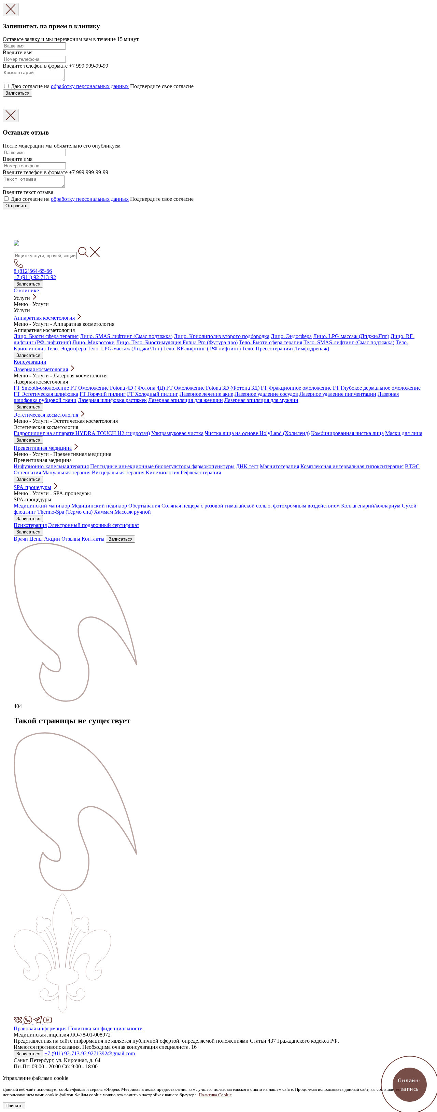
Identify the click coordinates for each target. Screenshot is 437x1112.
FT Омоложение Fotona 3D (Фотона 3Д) (212, 388)
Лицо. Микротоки (93, 342)
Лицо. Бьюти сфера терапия (46, 336)
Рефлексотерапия (201, 472)
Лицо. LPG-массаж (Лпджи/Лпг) (351, 336)
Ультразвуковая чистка (177, 433)
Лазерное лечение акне (206, 394)
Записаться (17, 93)
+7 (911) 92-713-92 (35, 277)
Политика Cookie (215, 1094)
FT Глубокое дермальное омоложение (377, 388)
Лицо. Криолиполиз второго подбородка (221, 336)
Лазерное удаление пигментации (337, 394)
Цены (36, 539)
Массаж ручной (132, 512)
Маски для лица (403, 433)
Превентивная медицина (43, 448)
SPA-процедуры (32, 487)
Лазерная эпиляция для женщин (185, 400)
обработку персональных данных (90, 86)
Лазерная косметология (41, 369)
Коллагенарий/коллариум (370, 506)
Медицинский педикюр (99, 506)
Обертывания (144, 506)
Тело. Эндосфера (66, 348)
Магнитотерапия (279, 466)
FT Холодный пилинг (152, 394)
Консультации (30, 362)
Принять (14, 1105)
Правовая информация (41, 1028)
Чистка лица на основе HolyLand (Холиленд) (257, 433)
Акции (52, 539)
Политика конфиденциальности (105, 1028)
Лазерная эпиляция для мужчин (261, 400)
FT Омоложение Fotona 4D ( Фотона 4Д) (117, 388)
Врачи (21, 539)
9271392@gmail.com (111, 1053)
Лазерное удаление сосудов (266, 394)
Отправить (16, 205)
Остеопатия (27, 472)
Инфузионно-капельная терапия (51, 466)
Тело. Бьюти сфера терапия (270, 342)
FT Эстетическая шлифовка (46, 394)
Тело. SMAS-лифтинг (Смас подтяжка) (349, 342)
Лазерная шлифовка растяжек (112, 400)
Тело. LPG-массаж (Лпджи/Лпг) (124, 348)
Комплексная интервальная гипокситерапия (352, 466)
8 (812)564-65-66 (33, 271)
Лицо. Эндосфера (291, 336)
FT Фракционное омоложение (296, 388)
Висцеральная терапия (118, 472)
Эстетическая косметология (46, 415)
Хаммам (103, 512)
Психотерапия (30, 525)
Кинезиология (162, 472)
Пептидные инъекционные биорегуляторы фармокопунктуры (162, 466)
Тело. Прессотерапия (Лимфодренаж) (285, 348)
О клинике (26, 290)
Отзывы (70, 539)
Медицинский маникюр (42, 506)
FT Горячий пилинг (103, 394)
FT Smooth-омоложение (41, 388)
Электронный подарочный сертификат (93, 525)
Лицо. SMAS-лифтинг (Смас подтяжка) (126, 336)
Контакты (93, 539)
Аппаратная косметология (44, 318)
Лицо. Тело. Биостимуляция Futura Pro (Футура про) (177, 342)
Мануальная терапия (66, 472)
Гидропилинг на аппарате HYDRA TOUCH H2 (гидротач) (82, 433)
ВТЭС (412, 466)
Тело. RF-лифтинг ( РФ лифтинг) (202, 348)
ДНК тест (247, 466)
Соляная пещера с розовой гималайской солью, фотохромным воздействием (250, 506)
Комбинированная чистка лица (347, 433)
